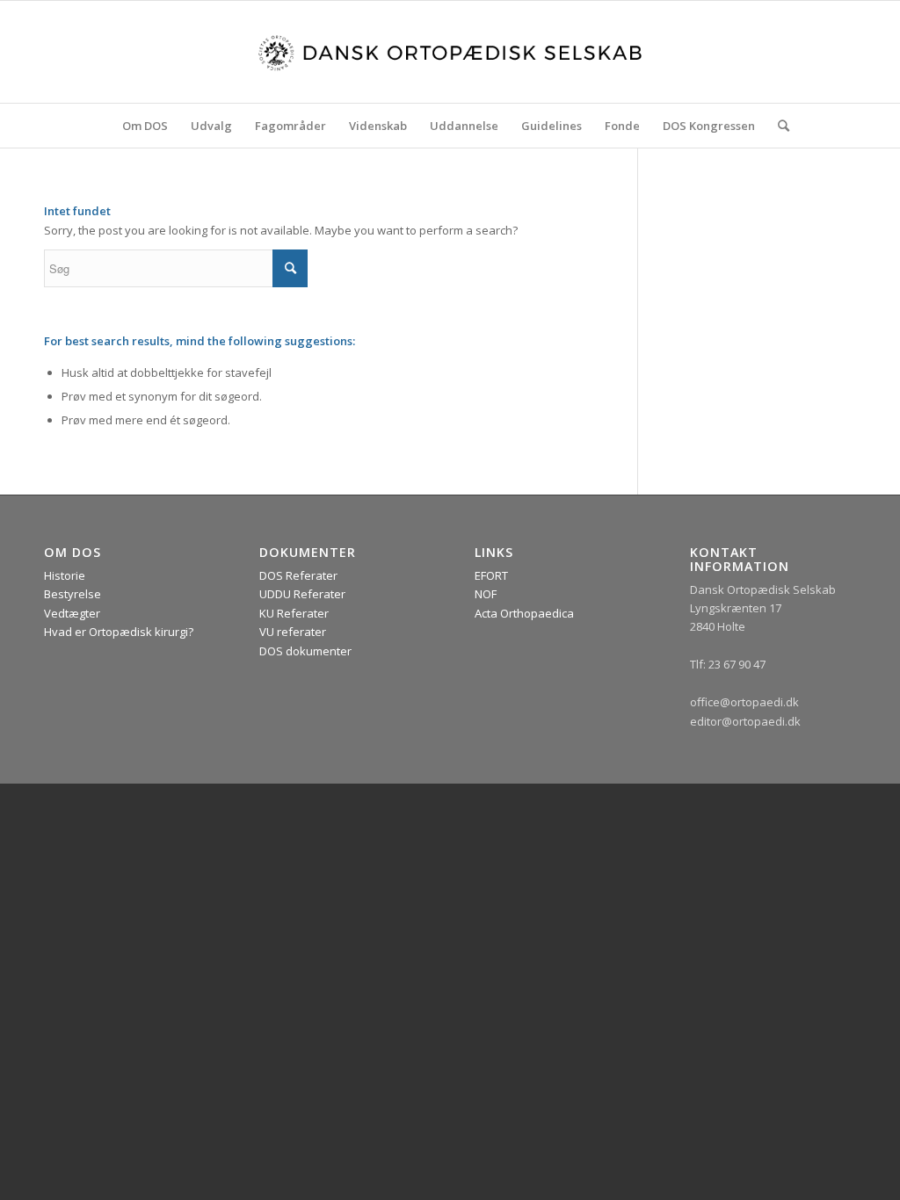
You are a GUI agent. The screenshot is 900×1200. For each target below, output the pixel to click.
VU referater (292, 632)
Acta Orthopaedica (524, 613)
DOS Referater (298, 575)
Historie (64, 575)
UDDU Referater (302, 594)
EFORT (491, 575)
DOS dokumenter (305, 651)
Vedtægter (72, 613)
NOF (486, 594)
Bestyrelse (72, 594)
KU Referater (294, 613)
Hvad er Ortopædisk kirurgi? (118, 632)
